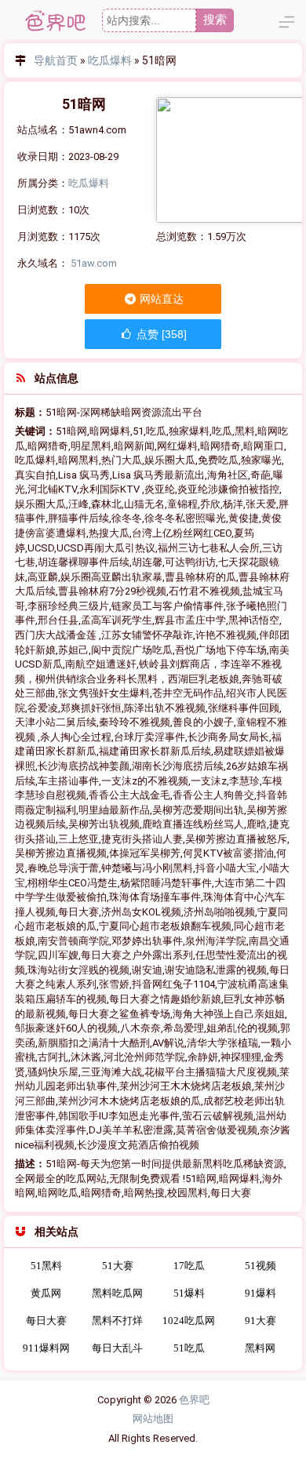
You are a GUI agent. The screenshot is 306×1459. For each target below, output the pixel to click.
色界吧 (194, 1400)
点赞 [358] (160, 334)
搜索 (215, 19)
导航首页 (56, 60)
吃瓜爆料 (110, 60)
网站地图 (153, 1418)
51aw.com (94, 263)
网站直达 (160, 299)
